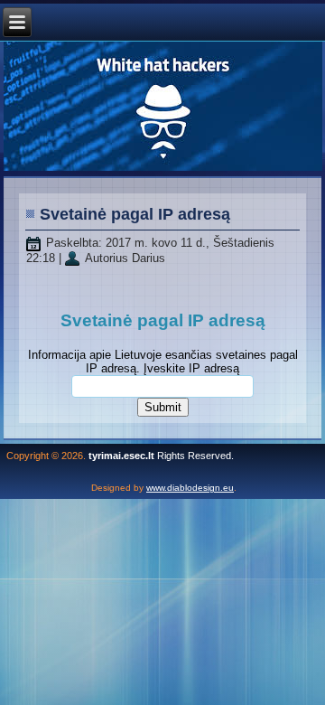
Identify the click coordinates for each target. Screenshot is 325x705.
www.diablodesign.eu (190, 488)
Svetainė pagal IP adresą (135, 214)
